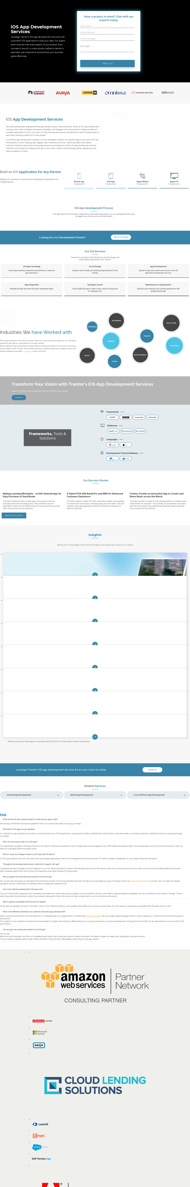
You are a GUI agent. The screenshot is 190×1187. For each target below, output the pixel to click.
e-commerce (27, 351)
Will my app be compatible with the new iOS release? (24, 902)
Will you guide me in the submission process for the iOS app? (27, 877)
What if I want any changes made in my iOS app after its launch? (29, 854)
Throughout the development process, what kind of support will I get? (31, 864)
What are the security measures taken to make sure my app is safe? (30, 819)
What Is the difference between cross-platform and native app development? (34, 912)
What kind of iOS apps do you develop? (19, 829)
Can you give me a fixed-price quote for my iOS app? (24, 929)
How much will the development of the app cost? (23, 889)
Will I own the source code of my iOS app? (20, 842)
